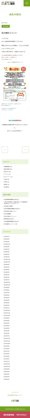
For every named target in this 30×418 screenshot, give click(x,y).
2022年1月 (6, 336)
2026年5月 (6, 239)
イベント (6, 174)
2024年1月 (6, 280)
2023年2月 (6, 305)
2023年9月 (6, 287)
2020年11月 (7, 366)
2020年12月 (7, 364)
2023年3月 (6, 303)
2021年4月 (6, 353)
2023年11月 (7, 285)
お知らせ (6, 171)
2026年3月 (6, 241)
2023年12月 (7, 282)
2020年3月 (6, 376)
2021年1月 (6, 361)
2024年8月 (6, 264)
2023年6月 (6, 295)
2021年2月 (6, 359)
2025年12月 (7, 244)
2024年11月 (7, 262)
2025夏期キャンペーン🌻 (10, 224)
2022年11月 (7, 313)
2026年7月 (6, 236)
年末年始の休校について (10, 211)
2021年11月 (7, 341)
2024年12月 (7, 259)
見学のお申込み (21, 415)
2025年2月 (6, 254)
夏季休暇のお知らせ (9, 219)
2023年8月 (6, 290)
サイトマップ (15, 392)
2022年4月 (6, 328)
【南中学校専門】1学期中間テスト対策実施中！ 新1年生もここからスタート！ (16, 202)
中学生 (5, 182)
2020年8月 (6, 369)
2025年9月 (6, 246)
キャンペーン (7, 176)
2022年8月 (6, 320)
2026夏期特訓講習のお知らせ (11, 199)
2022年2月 (6, 333)
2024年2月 (6, 277)
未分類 (5, 187)
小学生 (5, 179)
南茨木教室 (6, 26)
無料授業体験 (8, 414)
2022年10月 (7, 315)
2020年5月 (6, 371)
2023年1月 (6, 308)
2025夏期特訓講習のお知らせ (11, 221)
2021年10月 (7, 343)
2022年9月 (6, 318)
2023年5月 (6, 297)
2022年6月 (6, 325)
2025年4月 (6, 252)
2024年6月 (6, 269)
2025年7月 (6, 249)
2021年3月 (6, 356)
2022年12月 (7, 310)
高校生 (5, 184)
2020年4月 (6, 374)
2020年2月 (6, 379)
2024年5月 (6, 272)
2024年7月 (6, 267)
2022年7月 (6, 323)
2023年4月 (6, 300)
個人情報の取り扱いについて (15, 395)
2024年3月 (6, 274)
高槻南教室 (7, 166)
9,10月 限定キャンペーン (10, 216)
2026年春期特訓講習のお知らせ (12, 208)
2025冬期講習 (7, 214)
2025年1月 (6, 257)
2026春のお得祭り (8, 206)
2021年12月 (7, 338)
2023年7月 (6, 292)
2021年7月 (6, 351)
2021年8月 (6, 348)
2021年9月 (6, 346)
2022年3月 (6, 331)
